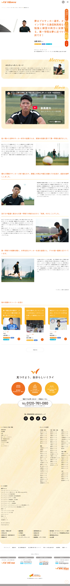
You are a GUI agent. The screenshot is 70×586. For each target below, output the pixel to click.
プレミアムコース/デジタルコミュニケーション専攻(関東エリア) (15, 505)
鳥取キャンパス (64, 453)
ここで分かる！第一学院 (9, 7)
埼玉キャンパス (43, 453)
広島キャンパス (64, 459)
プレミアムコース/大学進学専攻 (8, 494)
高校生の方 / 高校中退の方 (8, 535)
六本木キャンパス (44, 471)
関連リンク (64, 547)
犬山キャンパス (53, 463)
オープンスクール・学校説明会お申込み (59, 533)
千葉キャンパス (43, 460)
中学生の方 (4, 533)
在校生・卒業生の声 (19, 7)
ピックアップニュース (24, 537)
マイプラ (2, 444)
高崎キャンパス (43, 451)
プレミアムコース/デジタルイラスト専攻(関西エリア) (12, 507)
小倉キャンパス (64, 473)
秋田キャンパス (43, 435)
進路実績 (21, 531)
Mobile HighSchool (5, 524)
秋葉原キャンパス (44, 468)
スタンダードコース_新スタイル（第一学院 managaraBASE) (14, 492)
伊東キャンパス (53, 444)
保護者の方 (4, 537)
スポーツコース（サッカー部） (7, 510)
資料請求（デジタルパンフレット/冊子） (60, 531)
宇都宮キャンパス (44, 448)
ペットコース (4, 518)
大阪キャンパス (64, 435)
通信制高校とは (37, 531)
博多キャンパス (64, 475)
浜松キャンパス (53, 452)
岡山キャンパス (64, 457)
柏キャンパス (43, 459)
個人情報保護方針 (22, 547)
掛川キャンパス (53, 450)
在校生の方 (36, 533)
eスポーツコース (4, 514)
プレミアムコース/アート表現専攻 (8, 503)
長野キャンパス (53, 435)
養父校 (62, 448)
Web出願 (52, 537)
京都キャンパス (64, 432)
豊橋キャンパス (53, 461)
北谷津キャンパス (44, 462)
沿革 (2, 433)
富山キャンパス (53, 437)
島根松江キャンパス (65, 455)
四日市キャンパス (54, 465)
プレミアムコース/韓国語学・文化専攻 (9, 499)
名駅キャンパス (53, 459)
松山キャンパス (64, 466)
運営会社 (14, 547)
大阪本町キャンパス (65, 439)
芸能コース (3, 508)
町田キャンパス (43, 475)
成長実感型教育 (4, 440)
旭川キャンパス (43, 432)
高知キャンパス (64, 468)
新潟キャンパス (53, 432)
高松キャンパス (64, 462)
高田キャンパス (53, 433)
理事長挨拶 (3, 429)
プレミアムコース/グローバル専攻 (8, 497)
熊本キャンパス (64, 476)
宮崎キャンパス (64, 478)
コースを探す (4, 486)
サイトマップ (7, 547)
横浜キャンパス (43, 481)
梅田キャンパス (64, 441)
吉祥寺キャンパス (44, 479)
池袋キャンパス (43, 477)
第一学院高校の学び (5, 439)
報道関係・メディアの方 (40, 537)
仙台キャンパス (43, 441)
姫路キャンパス (64, 446)
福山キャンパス (64, 460)
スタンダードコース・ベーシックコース (9, 490)
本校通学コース (4, 519)
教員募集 (58, 547)
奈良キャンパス (64, 433)
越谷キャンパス (43, 457)
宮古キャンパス (43, 439)
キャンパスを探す (44, 427)
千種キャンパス (53, 456)
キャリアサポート (5, 446)
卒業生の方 (36, 535)
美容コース (3, 516)
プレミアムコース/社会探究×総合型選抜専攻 (11, 496)
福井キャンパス (53, 441)
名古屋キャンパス (54, 454)
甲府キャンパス (53, 443)
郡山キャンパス (43, 443)
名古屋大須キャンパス (55, 457)
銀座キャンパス (43, 464)
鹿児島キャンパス (65, 480)
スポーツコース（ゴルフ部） (7, 512)
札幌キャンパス (43, 433)
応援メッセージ (4, 435)
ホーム (3, 7)
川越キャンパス (43, 455)
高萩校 (41, 449)
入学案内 (21, 533)
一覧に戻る (35, 350)
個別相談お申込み (54, 535)
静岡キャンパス (53, 446)
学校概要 (3, 431)
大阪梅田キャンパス (65, 437)
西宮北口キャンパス (65, 443)
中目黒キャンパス (44, 470)
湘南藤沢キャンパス (44, 483)
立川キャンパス (43, 473)
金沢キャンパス (53, 439)
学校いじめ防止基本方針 (48, 547)
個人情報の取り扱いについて (34, 547)
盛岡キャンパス (43, 437)
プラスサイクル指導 (4, 442)
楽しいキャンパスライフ (6, 437)
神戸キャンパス (64, 444)
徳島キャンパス (64, 464)
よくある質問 (22, 535)
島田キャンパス (53, 448)
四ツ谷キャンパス (44, 466)
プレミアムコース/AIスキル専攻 (8, 501)
